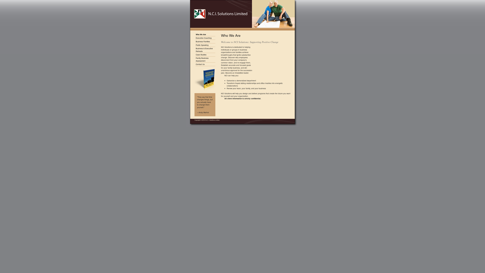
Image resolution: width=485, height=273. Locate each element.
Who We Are (201, 34)
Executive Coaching (204, 38)
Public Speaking (202, 45)
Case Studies (201, 54)
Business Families (203, 41)
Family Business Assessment (202, 59)
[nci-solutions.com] (218, 14)
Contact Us (200, 64)
